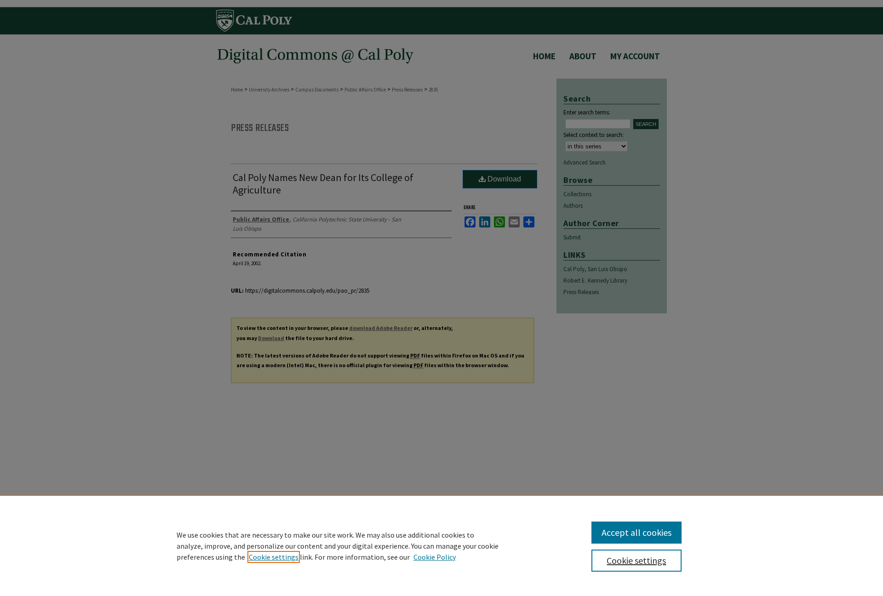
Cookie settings (273, 557)
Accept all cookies (636, 532)
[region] (441, 545)
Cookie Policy (434, 557)
